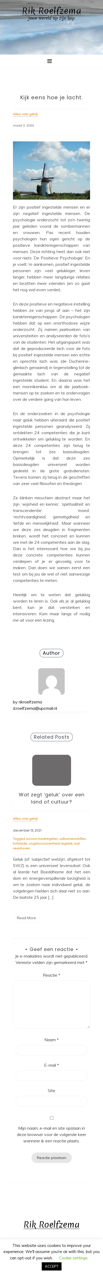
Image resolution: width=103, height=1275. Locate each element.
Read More (26, 917)
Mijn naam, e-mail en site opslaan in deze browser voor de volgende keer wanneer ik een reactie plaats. (51, 1134)
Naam (51, 1039)
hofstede (20, 843)
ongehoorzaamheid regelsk (50, 843)
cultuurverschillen (72, 839)
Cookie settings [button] (73, 1257)
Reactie (51, 975)
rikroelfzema (30, 701)
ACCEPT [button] (51, 1266)
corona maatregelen (42, 839)
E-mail (51, 1065)
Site (51, 1090)
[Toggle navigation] (49, 61)
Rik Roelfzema (51, 11)
